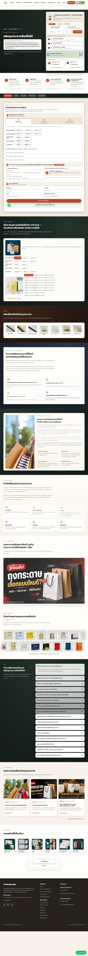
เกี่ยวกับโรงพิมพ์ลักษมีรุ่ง (45, 889)
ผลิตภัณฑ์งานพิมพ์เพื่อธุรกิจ (46, 892)
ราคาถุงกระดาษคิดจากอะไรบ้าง (40, 805)
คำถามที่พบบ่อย (41, 95)
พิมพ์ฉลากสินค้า (43, 913)
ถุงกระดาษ (7, 802)
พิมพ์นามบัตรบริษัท (44, 915)
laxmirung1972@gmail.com (76, 67)
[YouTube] (8, 904)
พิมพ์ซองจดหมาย (43, 918)
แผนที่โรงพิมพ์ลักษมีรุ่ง (44, 897)
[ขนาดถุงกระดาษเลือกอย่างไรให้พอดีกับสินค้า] (16, 789)
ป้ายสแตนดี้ (42, 908)
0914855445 (65, 890)
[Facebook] (4, 904)
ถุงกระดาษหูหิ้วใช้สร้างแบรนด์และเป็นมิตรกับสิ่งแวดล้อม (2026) (68, 805)
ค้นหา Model (78, 32)
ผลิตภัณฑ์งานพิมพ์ (13, 29)
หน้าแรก (12, 3)
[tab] (18, 257)
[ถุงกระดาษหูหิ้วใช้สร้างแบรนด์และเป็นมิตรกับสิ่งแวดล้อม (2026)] (71, 789)
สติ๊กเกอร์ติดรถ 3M (44, 905)
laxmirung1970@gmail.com (58, 67)
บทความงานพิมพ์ (43, 894)
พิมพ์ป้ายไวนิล (43, 910)
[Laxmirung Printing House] (5, 3)
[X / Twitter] (12, 904)
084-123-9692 (74, 64)
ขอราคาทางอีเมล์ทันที (43, 201)
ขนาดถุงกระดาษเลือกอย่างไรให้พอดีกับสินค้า (16, 805)
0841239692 (65, 901)
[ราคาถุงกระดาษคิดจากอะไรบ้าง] (44, 789)
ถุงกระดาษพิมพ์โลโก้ (44, 902)
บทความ (64, 3)
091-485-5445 (56, 64)
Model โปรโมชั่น (7, 95)
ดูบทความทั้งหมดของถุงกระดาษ (75, 819)
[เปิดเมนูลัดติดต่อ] (84, 948)
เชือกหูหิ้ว (16, 95)
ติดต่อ (59, 3)
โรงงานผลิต (23, 95)
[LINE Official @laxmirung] (80, 2)
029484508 (8, 900)
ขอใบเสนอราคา (71, 3)
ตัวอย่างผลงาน (32, 95)
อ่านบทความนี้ (8, 813)
